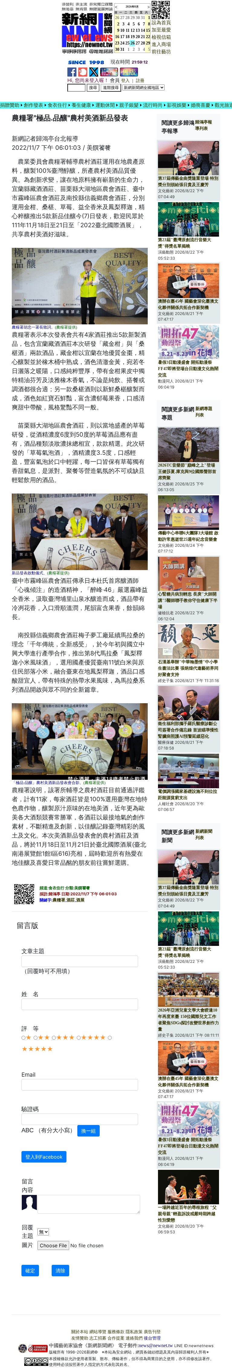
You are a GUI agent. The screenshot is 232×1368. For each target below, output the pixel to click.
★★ (43, 1037)
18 (127, 36)
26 (132, 43)
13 (138, 30)
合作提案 (116, 1338)
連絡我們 (134, 1338)
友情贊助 (79, 1338)
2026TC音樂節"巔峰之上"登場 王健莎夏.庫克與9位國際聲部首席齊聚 (187, 471)
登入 (125, 80)
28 (127, 17)
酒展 (80, 900)
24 (122, 43)
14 (143, 30)
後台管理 (152, 1338)
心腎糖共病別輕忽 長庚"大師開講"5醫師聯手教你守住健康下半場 (188, 600)
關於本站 (79, 1332)
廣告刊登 (152, 1332)
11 (128, 30)
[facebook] (71, 71)
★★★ (65, 1037)
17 (122, 36)
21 (143, 36)
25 (127, 43)
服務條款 (116, 1332)
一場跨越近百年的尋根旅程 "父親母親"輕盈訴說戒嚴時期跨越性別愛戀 (187, 1213)
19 (132, 36)
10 (122, 30)
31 (143, 17)
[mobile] (109, 71)
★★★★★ (37, 1049)
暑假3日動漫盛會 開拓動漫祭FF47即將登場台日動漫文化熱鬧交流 (188, 368)
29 (132, 17)
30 (138, 17)
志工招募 (97, 1338)
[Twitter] (93, 71)
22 (148, 36)
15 (148, 30)
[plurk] (82, 71)
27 (122, 17)
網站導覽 (97, 1332)
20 (138, 36)
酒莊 (70, 900)
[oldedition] (129, 71)
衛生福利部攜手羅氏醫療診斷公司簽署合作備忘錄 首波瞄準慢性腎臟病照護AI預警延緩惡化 (188, 730)
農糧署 (59, 900)
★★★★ (93, 1037)
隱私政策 (134, 1332)
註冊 (140, 80)
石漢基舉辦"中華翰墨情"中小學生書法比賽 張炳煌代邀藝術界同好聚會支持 (188, 668)
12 (132, 30)
